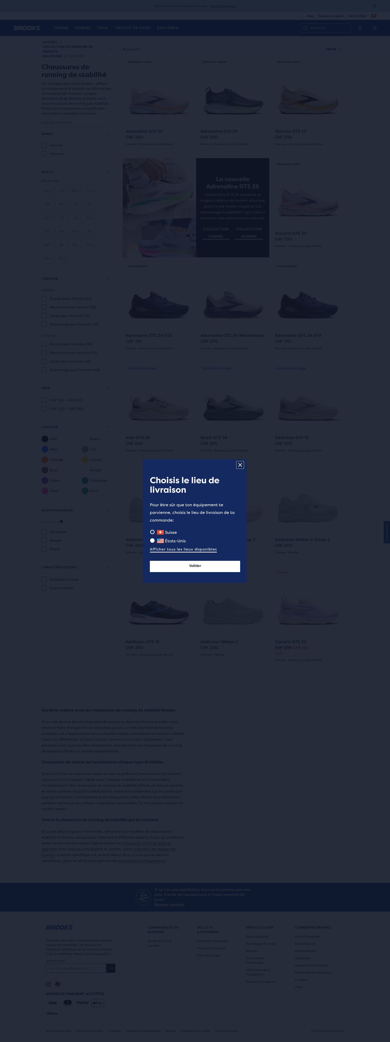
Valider (195, 566)
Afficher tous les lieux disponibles (183, 549)
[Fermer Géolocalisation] (240, 465)
